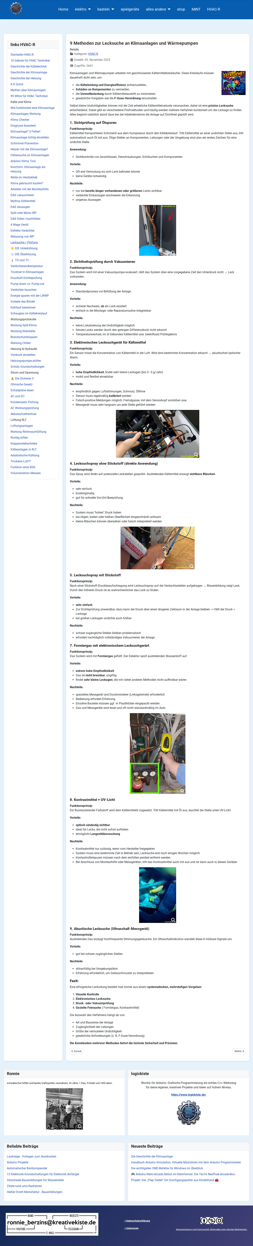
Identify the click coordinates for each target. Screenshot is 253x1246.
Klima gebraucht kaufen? (27, 183)
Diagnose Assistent (23, 125)
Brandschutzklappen (24, 337)
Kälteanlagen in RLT (24, 449)
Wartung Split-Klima (24, 325)
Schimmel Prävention (25, 143)
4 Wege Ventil (19, 224)
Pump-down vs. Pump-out (27, 284)
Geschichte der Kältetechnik (29, 66)
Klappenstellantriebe (24, 443)
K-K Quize (17, 84)
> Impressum (131, 1228)
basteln (103, 9)
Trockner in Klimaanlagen (27, 272)
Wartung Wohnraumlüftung (28, 431)
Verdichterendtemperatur (27, 266)
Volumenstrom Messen (26, 473)
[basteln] (112, 9)
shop (181, 9)
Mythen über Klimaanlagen (28, 90)
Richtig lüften (19, 437)
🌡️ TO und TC (20, 260)
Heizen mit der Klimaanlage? (29, 149)
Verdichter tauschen (23, 289)
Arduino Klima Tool (23, 161)
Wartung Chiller (21, 343)
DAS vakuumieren (22, 195)
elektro (80, 9)
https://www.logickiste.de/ (188, 1094)
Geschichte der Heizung (26, 78)
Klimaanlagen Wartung (26, 114)
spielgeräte (130, 9)
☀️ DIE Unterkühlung (24, 248)
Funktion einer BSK (23, 467)
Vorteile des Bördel (23, 301)
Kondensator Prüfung (25, 402)
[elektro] (88, 9)
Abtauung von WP (22, 236)
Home (63, 9)
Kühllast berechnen (23, 307)
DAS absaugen (20, 207)
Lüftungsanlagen (22, 426)
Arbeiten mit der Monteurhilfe (30, 189)
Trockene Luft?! (21, 461)
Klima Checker (20, 119)
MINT (196, 9)
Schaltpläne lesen (22, 390)
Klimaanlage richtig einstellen (30, 137)
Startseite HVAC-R (22, 54)
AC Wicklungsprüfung (25, 408)
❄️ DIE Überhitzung (23, 254)
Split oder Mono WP (23, 213)
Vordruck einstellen (23, 355)
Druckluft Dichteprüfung (26, 278)
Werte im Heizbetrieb (24, 177)
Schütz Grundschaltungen (27, 366)
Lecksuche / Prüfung (24, 242)
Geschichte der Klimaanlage (29, 72)
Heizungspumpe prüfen (26, 360)
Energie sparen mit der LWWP (30, 295)
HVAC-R (213, 9)
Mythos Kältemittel (23, 201)
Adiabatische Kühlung (25, 455)
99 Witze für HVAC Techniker (29, 96)
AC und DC (18, 396)
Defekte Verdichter (22, 230)
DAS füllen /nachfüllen (25, 219)
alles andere (156, 9)
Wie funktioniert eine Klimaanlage (32, 108)
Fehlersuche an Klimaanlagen (30, 155)
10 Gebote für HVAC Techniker (30, 60)
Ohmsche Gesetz (22, 384)
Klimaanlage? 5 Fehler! (25, 131)
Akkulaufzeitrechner (23, 414)
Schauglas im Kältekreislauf (29, 313)
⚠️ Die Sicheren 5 (22, 378)
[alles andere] (168, 9)
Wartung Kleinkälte (23, 331)
